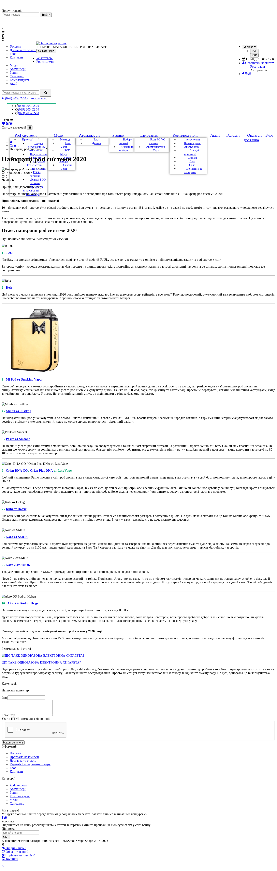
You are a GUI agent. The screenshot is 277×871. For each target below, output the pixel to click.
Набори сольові (125, 141)
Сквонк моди (66, 167)
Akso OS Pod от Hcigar (23, 603)
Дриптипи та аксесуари (193, 170)
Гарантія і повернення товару (30, 764)
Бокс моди (66, 145)
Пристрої (27, 139)
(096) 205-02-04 (28, 105)
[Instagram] (246, 74)
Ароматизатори (155, 146)
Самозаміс (17, 76)
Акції (13, 83)
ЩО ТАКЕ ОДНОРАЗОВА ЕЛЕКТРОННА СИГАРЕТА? (41, 662)
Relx (9, 287)
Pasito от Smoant (18, 439)
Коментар (8, 715)
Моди (14, 65)
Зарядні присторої (191, 152)
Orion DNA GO (17, 470)
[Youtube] (249, 74)
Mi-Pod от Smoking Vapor (24, 379)
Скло (192, 165)
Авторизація (258, 70)
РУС (254, 51)
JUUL (10, 252)
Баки (96, 139)
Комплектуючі (20, 80)
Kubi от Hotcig (16, 509)
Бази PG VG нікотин (157, 141)
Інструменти (192, 139)
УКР (254, 55)
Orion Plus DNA (41, 470)
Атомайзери (18, 69)
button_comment (13, 742)
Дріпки (96, 143)
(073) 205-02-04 (28, 113)
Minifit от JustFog (18, 411)
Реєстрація (257, 66)
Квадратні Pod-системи (36, 163)
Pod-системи (45, 61)
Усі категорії (44, 58)
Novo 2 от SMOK (18, 565)
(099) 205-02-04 (28, 109)
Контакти (16, 57)
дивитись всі (38, 98)
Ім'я (4, 697)
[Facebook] (243, 74)
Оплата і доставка (253, 137)
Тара (156, 150)
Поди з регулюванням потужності (37, 147)
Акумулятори (192, 146)
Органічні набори (126, 148)
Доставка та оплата (23, 50)
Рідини (14, 72)
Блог (13, 53)
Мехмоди (65, 139)
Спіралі (192, 157)
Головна (15, 46)
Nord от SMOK (17, 537)
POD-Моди (65, 152)
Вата (192, 161)
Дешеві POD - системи (38, 181)
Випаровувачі (192, 143)
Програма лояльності (24, 757)
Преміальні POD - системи (38, 172)
